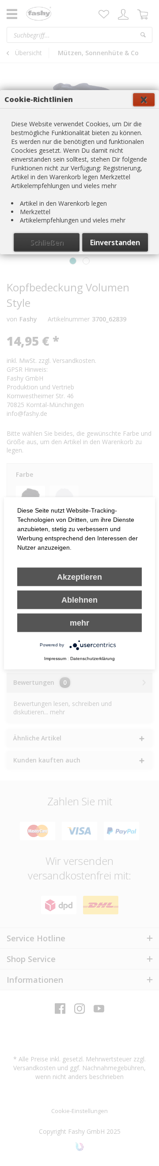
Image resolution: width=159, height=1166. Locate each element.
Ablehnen (79, 599)
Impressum (55, 658)
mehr (79, 622)
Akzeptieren (79, 576)
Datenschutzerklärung (92, 658)
